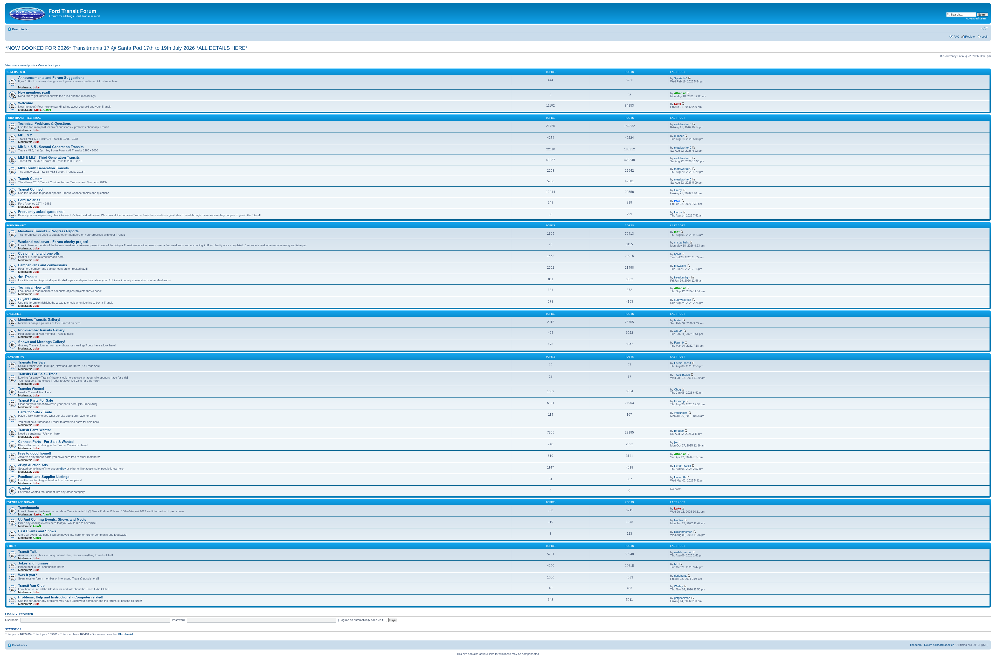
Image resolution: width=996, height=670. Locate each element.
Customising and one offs (39, 253)
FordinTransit (682, 363)
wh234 (678, 330)
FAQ (956, 36)
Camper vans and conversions (42, 265)
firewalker (680, 265)
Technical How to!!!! (34, 287)
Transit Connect (30, 189)
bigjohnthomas (683, 531)
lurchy (678, 190)
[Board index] (27, 12)
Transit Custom (30, 179)
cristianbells (681, 242)
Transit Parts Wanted (34, 430)
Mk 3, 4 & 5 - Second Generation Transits (51, 147)
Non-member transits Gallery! (41, 330)
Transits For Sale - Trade (37, 374)
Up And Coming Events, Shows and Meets (52, 519)
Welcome (25, 103)
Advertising (15, 356)
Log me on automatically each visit (362, 620)
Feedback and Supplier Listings (43, 477)
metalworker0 (682, 124)
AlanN (47, 109)
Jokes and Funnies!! (34, 563)
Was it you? (27, 575)
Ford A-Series (29, 200)
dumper (679, 135)
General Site (16, 72)
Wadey (678, 586)
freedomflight (682, 277)
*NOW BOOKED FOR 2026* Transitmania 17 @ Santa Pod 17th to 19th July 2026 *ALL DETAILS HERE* (126, 48)
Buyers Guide (29, 299)
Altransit (680, 93)
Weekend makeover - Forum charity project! (53, 242)
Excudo (679, 430)
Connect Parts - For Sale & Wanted (46, 442)
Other (11, 546)
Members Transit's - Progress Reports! (49, 231)
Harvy (678, 212)
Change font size (984, 28)
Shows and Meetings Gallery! (41, 342)
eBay (62, 468)
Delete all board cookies (939, 644)
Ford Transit (16, 225)
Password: (178, 620)
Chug (677, 389)
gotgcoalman (682, 597)
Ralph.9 (679, 342)
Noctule (679, 520)
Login (984, 36)
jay (676, 442)
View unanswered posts (20, 65)
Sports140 (680, 78)
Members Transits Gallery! (39, 320)
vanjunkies (681, 412)
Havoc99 (680, 477)
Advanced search (977, 18)
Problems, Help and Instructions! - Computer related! (60, 597)
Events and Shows (20, 502)
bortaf (677, 320)
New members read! (34, 92)
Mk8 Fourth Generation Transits (43, 168)
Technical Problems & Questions (44, 123)
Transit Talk (27, 552)
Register (970, 36)
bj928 (677, 254)
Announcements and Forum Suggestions (51, 78)
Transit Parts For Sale (35, 400)
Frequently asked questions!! (41, 212)
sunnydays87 (682, 299)
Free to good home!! (34, 453)
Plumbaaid (125, 634)
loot (677, 231)
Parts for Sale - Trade (35, 412)
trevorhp (679, 401)
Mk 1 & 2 (25, 135)
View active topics (49, 65)
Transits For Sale (31, 362)
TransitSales (682, 374)
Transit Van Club (31, 586)
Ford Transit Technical (23, 117)
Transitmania (28, 508)
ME (676, 564)
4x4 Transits (27, 277)
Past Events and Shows (37, 531)
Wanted (24, 488)
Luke (36, 87)
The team (916, 644)
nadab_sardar (683, 552)
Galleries (14, 313)
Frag (677, 200)
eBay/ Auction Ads (33, 465)
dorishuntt (680, 575)
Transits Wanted (31, 389)
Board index (20, 29)
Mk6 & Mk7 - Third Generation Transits (49, 157)
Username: (12, 620)
